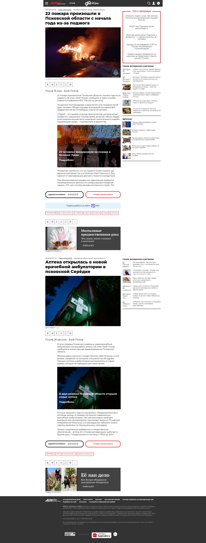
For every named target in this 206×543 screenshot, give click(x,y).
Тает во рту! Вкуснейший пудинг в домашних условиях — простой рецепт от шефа (145, 87)
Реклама (98, 499)
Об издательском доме (72, 499)
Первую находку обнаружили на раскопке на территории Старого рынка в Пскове (142, 56)
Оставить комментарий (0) (103, 194)
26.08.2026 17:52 (51, 258)
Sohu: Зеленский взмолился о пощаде (143, 154)
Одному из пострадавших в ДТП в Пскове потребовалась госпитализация (142, 47)
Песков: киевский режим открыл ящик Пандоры (144, 123)
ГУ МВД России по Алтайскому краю (59, 79)
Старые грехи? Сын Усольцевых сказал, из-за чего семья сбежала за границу (146, 296)
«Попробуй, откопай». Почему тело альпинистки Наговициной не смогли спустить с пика (146, 272)
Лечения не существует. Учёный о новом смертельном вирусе (145, 102)
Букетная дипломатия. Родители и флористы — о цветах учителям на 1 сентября (141, 37)
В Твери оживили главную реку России (144, 131)
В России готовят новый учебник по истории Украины (145, 146)
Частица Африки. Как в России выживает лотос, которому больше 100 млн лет (146, 264)
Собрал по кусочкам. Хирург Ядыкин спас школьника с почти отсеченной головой (146, 71)
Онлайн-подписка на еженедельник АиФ (138, 499)
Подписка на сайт (69, 502)
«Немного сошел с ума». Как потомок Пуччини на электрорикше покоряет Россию (141, 18)
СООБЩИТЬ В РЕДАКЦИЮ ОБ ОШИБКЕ (102, 502)
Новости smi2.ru (53, 251)
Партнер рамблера (83, 534)
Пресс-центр (88, 499)
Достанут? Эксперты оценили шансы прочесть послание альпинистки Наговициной (146, 79)
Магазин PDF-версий (112, 499)
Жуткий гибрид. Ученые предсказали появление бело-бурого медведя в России (147, 95)
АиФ (57, 328)
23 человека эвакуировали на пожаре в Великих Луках (84, 153)
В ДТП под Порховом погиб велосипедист (141, 27)
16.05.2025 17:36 (50, 10)
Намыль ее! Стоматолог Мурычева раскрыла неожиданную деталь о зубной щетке (145, 288)
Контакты (82, 502)
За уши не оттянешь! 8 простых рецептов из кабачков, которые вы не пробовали (147, 110)
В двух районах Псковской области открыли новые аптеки (88, 395)
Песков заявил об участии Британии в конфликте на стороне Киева (145, 139)
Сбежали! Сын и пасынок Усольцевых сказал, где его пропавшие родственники (147, 303)
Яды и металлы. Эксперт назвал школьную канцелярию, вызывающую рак (144, 280)
